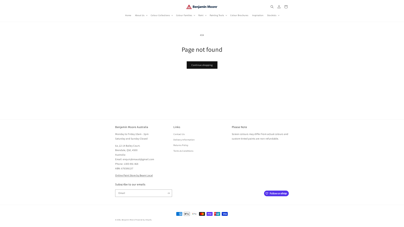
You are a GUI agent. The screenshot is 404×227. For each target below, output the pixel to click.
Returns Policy (180, 145)
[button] (141, 15)
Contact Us (179, 134)
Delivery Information (184, 139)
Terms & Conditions (183, 150)
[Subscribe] (168, 193)
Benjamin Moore (128, 220)
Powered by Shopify (143, 220)
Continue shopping (202, 65)
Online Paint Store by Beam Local (134, 175)
